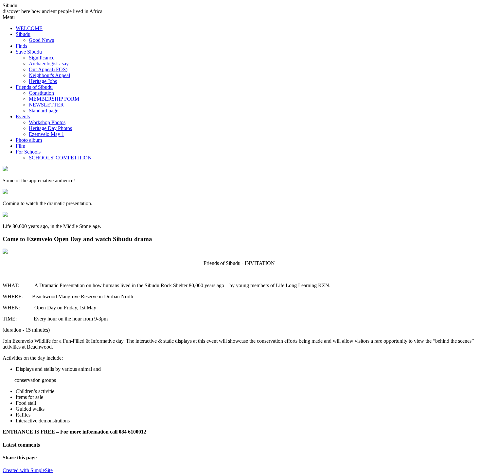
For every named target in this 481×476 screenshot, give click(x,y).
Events (23, 116)
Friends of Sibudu (34, 87)
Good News (41, 40)
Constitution (41, 93)
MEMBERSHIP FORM (54, 99)
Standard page (43, 110)
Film (20, 146)
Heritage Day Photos (50, 128)
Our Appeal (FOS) (48, 69)
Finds (21, 46)
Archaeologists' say (49, 63)
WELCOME (29, 28)
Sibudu (23, 34)
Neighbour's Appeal (49, 75)
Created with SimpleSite (28, 470)
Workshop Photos (47, 122)
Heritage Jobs (43, 81)
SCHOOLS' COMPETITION (60, 157)
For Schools (28, 152)
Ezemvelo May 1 (46, 134)
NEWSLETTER (46, 104)
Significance (41, 57)
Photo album (29, 140)
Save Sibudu (29, 52)
